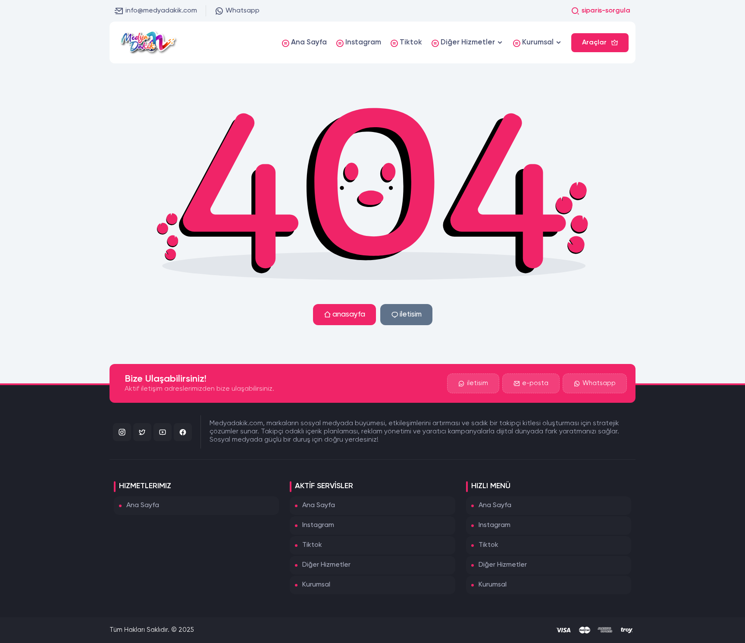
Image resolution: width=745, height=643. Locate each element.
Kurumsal (316, 584)
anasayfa (348, 314)
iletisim (411, 314)
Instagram (318, 525)
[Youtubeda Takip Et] (162, 432)
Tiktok (312, 545)
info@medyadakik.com (161, 10)
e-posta (535, 383)
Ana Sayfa (142, 505)
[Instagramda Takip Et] (122, 432)
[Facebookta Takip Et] (183, 432)
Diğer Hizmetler (326, 564)
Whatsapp (242, 10)
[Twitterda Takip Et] (142, 432)
